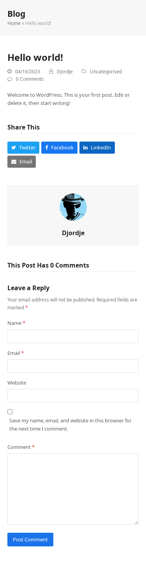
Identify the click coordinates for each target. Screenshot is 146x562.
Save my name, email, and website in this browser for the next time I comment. (70, 424)
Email (15, 352)
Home (14, 23)
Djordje (65, 71)
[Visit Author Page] (73, 206)
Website (16, 382)
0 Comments (30, 79)
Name (16, 322)
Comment (21, 446)
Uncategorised (106, 71)
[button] (23, 148)
